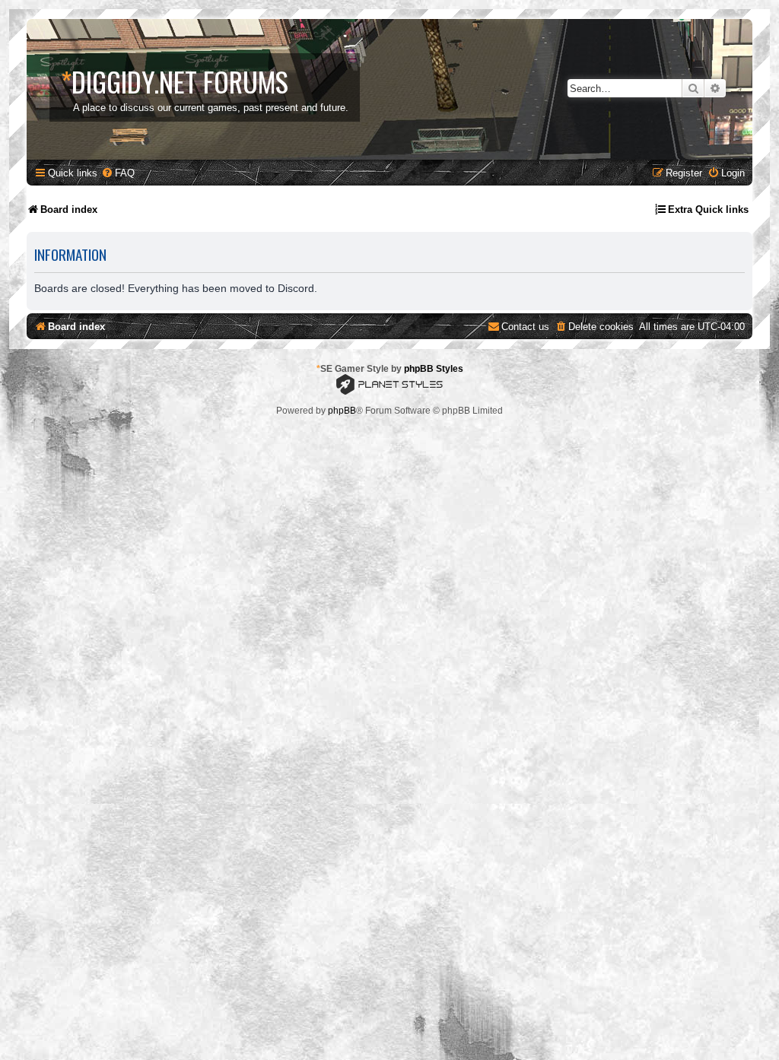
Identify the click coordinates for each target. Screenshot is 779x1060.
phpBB (342, 410)
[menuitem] (118, 173)
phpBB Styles (433, 368)
